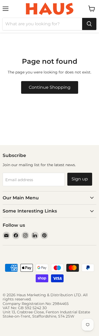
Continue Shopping (49, 87)
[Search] (89, 24)
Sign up (80, 178)
